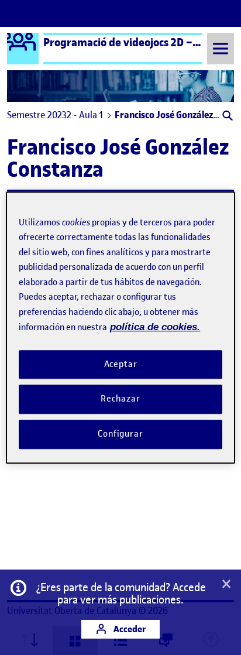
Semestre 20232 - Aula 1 (55, 114)
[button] (226, 117)
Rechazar (120, 399)
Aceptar (120, 364)
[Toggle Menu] (220, 48)
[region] (120, 327)
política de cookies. (155, 326)
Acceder (129, 629)
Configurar (120, 434)
